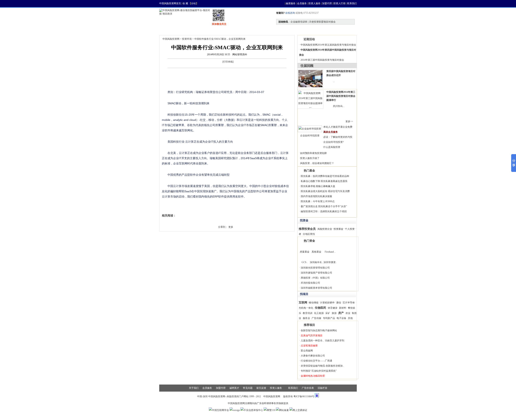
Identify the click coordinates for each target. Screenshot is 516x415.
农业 (347, 313)
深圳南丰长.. (316, 262)
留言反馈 (261, 388)
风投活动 (243, 29)
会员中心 (308, 29)
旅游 (334, 313)
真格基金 (316, 251)
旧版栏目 (322, 388)
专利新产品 (329, 318)
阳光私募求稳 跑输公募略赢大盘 (318, 186)
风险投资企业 (324, 229)
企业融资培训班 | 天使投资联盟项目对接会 (313, 21)
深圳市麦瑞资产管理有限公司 (316, 272)
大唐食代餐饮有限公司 (313, 355)
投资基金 (338, 229)
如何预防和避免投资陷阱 (313, 153)
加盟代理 (327, 3)
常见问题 (248, 388)
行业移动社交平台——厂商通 (316, 360)
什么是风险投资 (331, 147)
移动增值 (313, 302)
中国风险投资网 (170, 39)
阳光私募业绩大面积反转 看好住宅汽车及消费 (325, 191)
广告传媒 (316, 318)
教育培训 (307, 313)
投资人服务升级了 (309, 158)
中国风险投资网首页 (170, 3)
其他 (350, 318)
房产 (341, 313)
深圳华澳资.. (330, 262)
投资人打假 (339, 3)
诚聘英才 (234, 388)
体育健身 (332, 307)
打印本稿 (228, 61)
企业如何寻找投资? (333, 142)
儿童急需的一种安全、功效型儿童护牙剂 (322, 340)
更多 (230, 227)
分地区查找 (309, 234)
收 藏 (185, 3)
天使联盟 (286, 29)
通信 (338, 302)
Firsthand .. (330, 251)
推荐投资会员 (307, 228)
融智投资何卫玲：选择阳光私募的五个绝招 (324, 211)
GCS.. (305, 262)
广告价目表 (308, 388)
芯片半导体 (349, 302)
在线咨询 (290, 12)
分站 (193, 3)
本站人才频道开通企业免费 (337, 126)
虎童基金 (304, 251)
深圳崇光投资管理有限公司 (315, 267)
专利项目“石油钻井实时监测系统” (319, 370)
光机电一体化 (306, 307)
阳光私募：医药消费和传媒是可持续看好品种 (325, 176)
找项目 (202, 29)
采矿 (327, 313)
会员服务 (302, 3)
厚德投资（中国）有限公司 (315, 277)
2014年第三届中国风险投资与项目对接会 (322, 60)
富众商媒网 (307, 350)
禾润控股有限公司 (310, 282)
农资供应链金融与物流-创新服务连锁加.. (322, 365)
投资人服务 (314, 3)
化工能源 (319, 313)
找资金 (222, 29)
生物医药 (320, 307)
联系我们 (352, 3)
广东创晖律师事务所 (268, 403)
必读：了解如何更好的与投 (337, 137)
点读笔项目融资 (309, 345)
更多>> (349, 121)
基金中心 (264, 29)
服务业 (306, 318)
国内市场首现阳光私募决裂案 (316, 196)
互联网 (303, 302)
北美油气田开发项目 (311, 335)
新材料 (342, 307)
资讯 (184, 29)
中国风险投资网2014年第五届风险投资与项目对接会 (328, 44)
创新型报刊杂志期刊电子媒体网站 (319, 330)
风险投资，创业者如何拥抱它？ (317, 163)
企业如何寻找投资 (309, 135)
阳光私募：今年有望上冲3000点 (318, 201)
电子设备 (341, 318)
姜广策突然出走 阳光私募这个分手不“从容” (324, 206)
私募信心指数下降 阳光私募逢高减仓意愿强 (324, 181)
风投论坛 (330, 29)
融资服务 (290, 3)
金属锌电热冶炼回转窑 (313, 375)
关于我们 (194, 388)
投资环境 (187, 39)
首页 (167, 29)
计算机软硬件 (327, 302)
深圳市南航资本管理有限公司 (316, 287)
